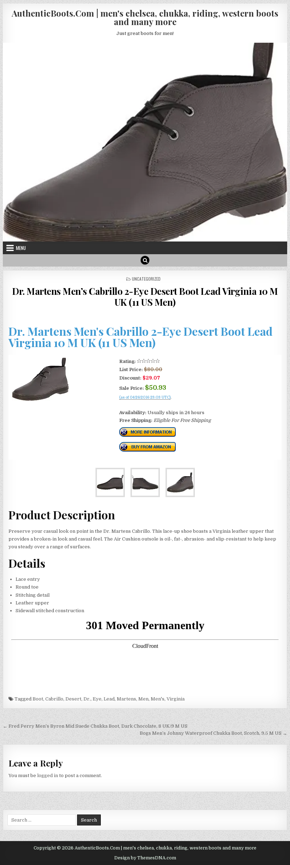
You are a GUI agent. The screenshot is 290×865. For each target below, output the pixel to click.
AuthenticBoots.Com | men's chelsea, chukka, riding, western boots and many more (145, 17)
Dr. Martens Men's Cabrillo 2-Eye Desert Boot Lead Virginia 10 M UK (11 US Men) (140, 336)
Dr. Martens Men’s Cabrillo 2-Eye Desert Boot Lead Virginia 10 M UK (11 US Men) (145, 296)
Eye (97, 699)
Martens (126, 699)
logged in (47, 775)
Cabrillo (54, 699)
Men (143, 699)
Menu (21, 247)
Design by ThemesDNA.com (145, 857)
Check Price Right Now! (143, 405)
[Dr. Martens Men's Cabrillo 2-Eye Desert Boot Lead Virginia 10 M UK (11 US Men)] (40, 399)
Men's (157, 699)
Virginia (176, 699)
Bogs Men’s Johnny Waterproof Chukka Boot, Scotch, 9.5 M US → (213, 733)
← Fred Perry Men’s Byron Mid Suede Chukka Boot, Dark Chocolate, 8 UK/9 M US (95, 726)
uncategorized (146, 279)
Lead (109, 699)
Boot (38, 699)
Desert (73, 699)
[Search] (145, 260)
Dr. (87, 699)
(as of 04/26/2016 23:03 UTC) (144, 397)
